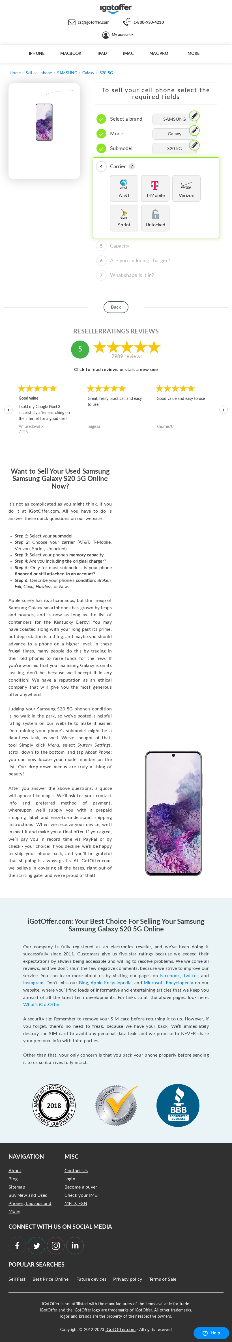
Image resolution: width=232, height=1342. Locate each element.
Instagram (33, 983)
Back (116, 307)
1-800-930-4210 (149, 23)
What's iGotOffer (41, 1004)
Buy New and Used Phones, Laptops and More (29, 1203)
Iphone (37, 54)
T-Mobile (155, 195)
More (193, 54)
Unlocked (155, 225)
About (15, 1170)
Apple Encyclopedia (111, 983)
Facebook (170, 976)
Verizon (186, 195)
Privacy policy (127, 1279)
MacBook (70, 54)
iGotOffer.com (121, 1329)
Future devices (91, 1279)
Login (70, 1179)
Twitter (190, 976)
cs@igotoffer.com (94, 23)
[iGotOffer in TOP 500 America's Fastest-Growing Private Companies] (54, 1105)
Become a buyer (81, 1187)
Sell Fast (17, 1279)
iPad (102, 54)
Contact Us (76, 1170)
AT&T (124, 195)
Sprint (124, 225)
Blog (83, 983)
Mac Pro (158, 54)
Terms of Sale (163, 1279)
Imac (128, 54)
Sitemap (16, 1187)
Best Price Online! (51, 1279)
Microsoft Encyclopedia (168, 983)
